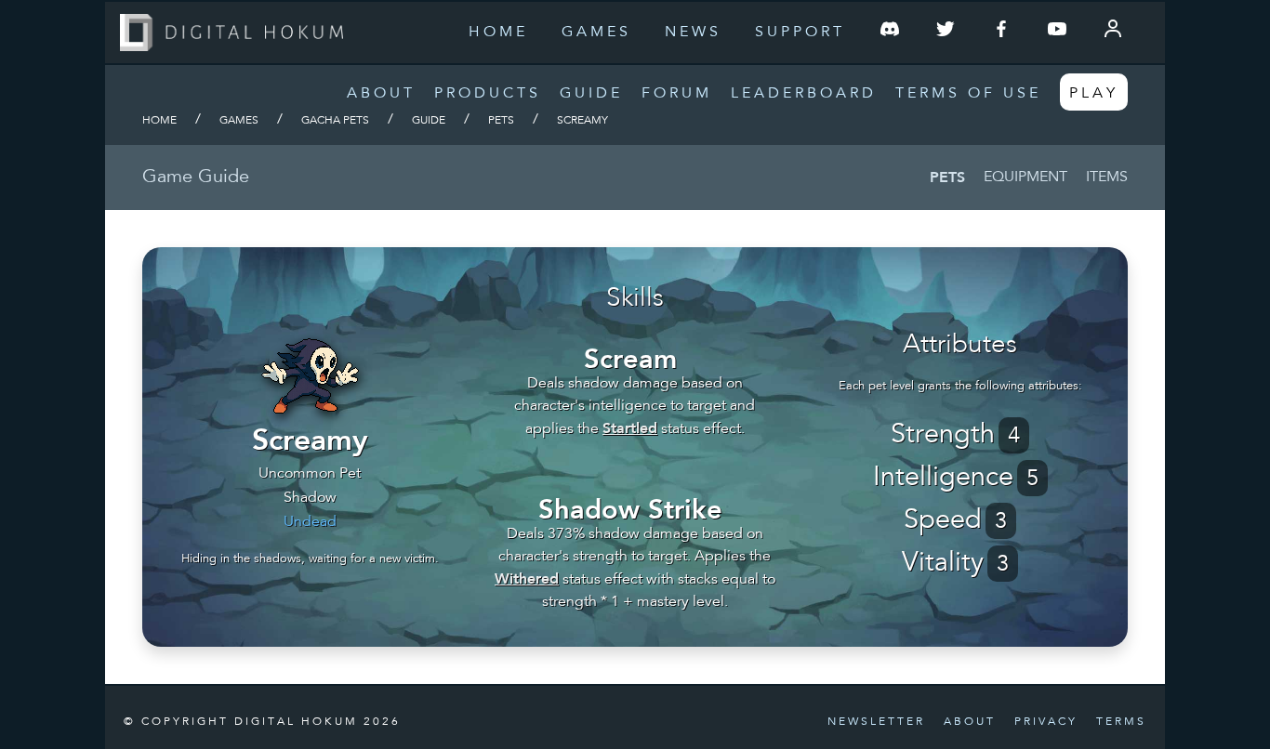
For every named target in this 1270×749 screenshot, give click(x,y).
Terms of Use (968, 93)
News (693, 32)
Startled (629, 428)
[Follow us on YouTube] (1057, 32)
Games (596, 32)
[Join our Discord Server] (889, 32)
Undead (310, 522)
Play (1093, 93)
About (381, 93)
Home (498, 32)
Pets (501, 120)
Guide (591, 93)
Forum (677, 93)
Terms (1121, 722)
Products (487, 93)
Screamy (582, 120)
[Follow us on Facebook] (1001, 32)
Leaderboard (804, 93)
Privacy (1046, 722)
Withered (527, 578)
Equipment (1025, 177)
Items (1107, 177)
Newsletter (876, 722)
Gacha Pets (335, 120)
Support (800, 32)
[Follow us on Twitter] (945, 32)
